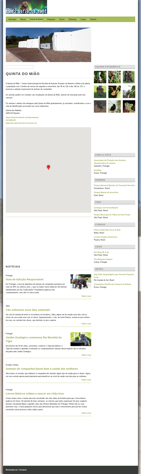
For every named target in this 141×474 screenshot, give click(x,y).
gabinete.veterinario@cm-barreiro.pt (21, 123)
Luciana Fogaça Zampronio (105, 237)
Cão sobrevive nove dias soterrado (28, 309)
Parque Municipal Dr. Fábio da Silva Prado (112, 215)
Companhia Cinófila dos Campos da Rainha (112, 284)
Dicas (23, 19)
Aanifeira (97, 170)
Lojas (83, 19)
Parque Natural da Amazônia (106, 192)
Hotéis (93, 19)
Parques (51, 19)
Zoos (61, 19)
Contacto (23, 470)
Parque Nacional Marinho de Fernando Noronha (114, 185)
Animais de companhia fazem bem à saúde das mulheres (42, 368)
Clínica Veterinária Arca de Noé (107, 230)
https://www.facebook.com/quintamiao (22, 117)
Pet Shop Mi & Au (101, 252)
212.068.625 (11, 120)
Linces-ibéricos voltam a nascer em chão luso (35, 393)
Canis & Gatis (36, 19)
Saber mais (86, 296)
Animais (12, 19)
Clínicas (72, 19)
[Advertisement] (92, 7)
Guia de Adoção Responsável (24, 279)
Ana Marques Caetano (103, 259)
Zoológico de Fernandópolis (106, 208)
